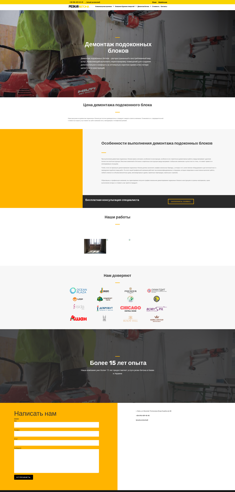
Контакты (164, 6)
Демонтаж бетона (143, 6)
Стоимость (155, 6)
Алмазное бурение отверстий (124, 6)
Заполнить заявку (181, 201)
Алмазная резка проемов (103, 6)
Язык (154, 2)
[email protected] (142, 420)
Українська (162, 2)
